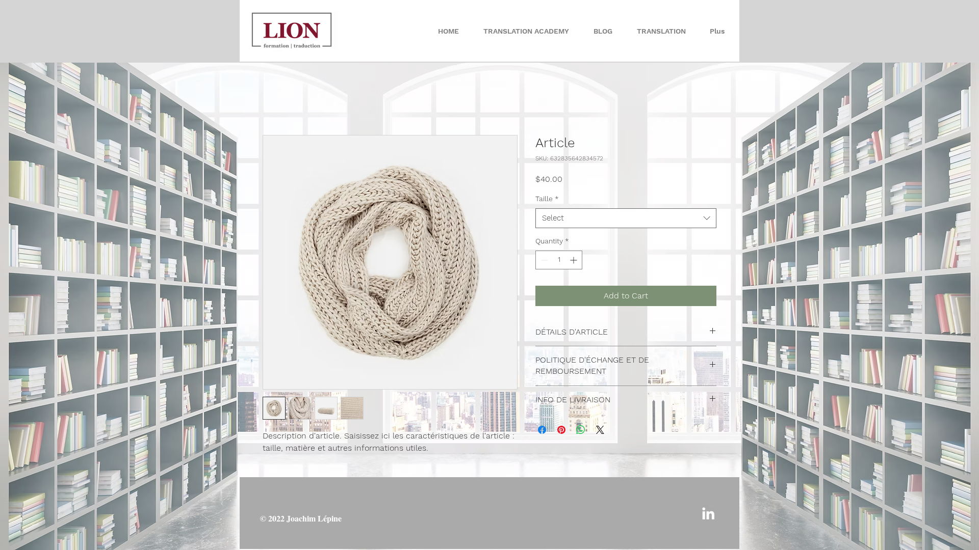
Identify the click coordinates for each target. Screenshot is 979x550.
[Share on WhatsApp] (581, 430)
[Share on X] (600, 430)
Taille (547, 199)
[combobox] (625, 218)
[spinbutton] (559, 260)
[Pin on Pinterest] (561, 430)
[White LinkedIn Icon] (708, 513)
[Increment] (574, 260)
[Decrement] (543, 260)
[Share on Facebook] (542, 430)
